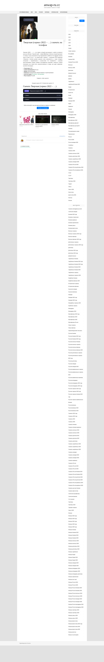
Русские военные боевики (74, 341)
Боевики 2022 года (72, 214)
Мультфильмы (63, 12)
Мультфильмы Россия (73, 322)
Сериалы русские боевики (74, 488)
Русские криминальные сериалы (75, 369)
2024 (69, 39)
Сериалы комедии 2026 (73, 161)
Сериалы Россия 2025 (73, 468)
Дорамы (70, 75)
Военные (70, 64)
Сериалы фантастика (73, 490)
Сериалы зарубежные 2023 (74, 443)
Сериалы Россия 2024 (73, 466)
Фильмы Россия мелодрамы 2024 (75, 604)
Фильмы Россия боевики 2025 (75, 590)
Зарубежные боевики (73, 258)
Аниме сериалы (72, 51)
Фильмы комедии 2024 (73, 562)
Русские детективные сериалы (75, 352)
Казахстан (70, 92)
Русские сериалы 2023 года (74, 391)
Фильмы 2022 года (72, 515)
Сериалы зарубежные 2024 (74, 446)
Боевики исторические (73, 217)
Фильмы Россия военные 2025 (75, 596)
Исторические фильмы (73, 286)
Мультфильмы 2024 (72, 316)
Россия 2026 (71, 139)
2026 (36, 12)
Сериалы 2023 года (72, 416)
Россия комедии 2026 (73, 142)
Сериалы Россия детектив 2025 (75, 479)
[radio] (38, 81)
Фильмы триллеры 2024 (73, 609)
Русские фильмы (72, 405)
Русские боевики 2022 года (74, 336)
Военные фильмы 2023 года (74, 239)
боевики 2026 (71, 59)
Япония (70, 200)
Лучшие (70, 109)
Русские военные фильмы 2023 (75, 350)
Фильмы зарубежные (73, 551)
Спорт (69, 172)
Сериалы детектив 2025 (73, 438)
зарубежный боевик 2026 (74, 84)
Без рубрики (71, 53)
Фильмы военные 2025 (73, 543)
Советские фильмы (72, 496)
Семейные (70, 145)
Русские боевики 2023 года (74, 338)
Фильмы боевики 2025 (73, 537)
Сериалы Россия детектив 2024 (75, 477)
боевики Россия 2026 (73, 62)
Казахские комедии (72, 289)
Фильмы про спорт (72, 579)
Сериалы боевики (72, 424)
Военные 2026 (71, 67)
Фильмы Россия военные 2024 (75, 593)
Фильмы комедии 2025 (73, 565)
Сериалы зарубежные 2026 (74, 158)
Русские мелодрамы (73, 380)
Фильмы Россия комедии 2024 (75, 598)
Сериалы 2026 (54, 12)
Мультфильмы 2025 (72, 319)
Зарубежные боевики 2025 (74, 269)
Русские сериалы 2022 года (74, 388)
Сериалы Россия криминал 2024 (75, 482)
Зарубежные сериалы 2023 (74, 275)
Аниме (69, 48)
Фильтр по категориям (73, 634)
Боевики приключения (73, 222)
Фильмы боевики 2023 (73, 532)
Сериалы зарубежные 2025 (74, 449)
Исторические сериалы (73, 283)
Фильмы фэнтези (72, 632)
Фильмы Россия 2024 (73, 582)
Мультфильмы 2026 (72, 120)
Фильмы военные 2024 (73, 540)
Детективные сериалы (73, 242)
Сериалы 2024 (71, 418)
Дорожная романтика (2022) (26, 124)
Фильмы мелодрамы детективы (75, 573)
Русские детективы (72, 361)
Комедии (70, 98)
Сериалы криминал (72, 460)
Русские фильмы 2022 (73, 407)
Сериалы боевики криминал (74, 427)
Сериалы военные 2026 (73, 153)
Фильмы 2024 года (72, 521)
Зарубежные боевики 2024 (74, 266)
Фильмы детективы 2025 (73, 549)
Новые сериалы (72, 325)
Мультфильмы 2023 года (73, 314)
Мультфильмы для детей (73, 125)
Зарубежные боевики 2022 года (75, 261)
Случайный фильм (24, 12)
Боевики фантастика (73, 228)
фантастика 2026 (72, 194)
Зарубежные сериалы (73, 272)
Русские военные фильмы (74, 347)
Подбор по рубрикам (43, 107)
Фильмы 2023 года (72, 518)
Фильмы (70, 513)
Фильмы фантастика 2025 (74, 629)
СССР (69, 175)
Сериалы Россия (72, 463)
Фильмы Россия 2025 (73, 585)
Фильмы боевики (72, 529)
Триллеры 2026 (71, 181)
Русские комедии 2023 (73, 366)
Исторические (71, 89)
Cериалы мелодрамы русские (75, 208)
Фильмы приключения (73, 576)
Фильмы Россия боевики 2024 (75, 587)
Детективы (70, 70)
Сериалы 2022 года (72, 413)
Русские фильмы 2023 (73, 410)
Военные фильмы (72, 236)
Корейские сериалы (72, 305)
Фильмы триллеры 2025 (73, 612)
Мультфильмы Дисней (73, 123)
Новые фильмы (71, 327)
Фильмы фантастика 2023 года (75, 623)
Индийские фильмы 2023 (74, 280)
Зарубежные (71, 81)
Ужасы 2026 (71, 189)
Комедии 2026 (71, 100)
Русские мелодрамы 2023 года (75, 385)
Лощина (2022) (55, 124)
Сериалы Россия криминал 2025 (75, 485)
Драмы (70, 78)
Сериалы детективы (72, 441)
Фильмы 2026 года (72, 526)
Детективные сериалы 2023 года (75, 244)
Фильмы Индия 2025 (73, 560)
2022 (69, 34)
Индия (69, 87)
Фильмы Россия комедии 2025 (75, 601)
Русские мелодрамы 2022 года (75, 383)
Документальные (72, 73)
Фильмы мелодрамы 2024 (74, 568)
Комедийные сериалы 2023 (74, 302)
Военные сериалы (72, 231)
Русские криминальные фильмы (75, 377)
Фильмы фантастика (73, 621)
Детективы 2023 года (73, 253)
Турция (70, 183)
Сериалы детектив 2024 (73, 435)
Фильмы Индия (71, 554)
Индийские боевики (72, 278)
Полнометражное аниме (73, 131)
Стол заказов (71, 499)
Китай (69, 95)
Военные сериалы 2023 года (74, 233)
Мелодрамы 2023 (72, 311)
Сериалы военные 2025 (73, 432)
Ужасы (69, 186)
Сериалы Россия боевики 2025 (75, 474)
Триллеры (70, 178)
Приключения (71, 134)
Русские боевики (72, 333)
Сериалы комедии (72, 452)
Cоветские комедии (72, 211)
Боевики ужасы (71, 225)
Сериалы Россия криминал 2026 (75, 170)
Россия (41, 12)
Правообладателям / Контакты (75, 330)
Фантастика (71, 192)
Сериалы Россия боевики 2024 (75, 471)
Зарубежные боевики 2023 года (75, 264)
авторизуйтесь (62, 136)
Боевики (70, 56)
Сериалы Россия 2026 (73, 164)
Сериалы (47, 12)
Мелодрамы (71, 111)
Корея (69, 103)
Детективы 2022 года (73, 250)
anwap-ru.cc (52, 5)
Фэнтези (70, 197)
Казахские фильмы (72, 291)
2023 (69, 37)
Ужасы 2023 (71, 510)
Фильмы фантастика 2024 (74, 626)
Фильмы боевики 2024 (73, 535)
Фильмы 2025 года (72, 524)
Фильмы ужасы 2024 (73, 615)
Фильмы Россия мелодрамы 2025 (75, 607)
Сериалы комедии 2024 (73, 454)
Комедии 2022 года (72, 297)
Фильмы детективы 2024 (73, 546)
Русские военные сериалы (74, 344)
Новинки (70, 128)
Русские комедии (72, 363)
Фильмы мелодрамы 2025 (74, 571)
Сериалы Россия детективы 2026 (75, 167)
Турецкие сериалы (72, 507)
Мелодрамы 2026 (72, 114)
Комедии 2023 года (72, 300)
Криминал (70, 106)
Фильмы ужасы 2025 (73, 618)
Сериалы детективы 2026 (74, 156)
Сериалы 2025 (71, 421)
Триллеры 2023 (71, 504)
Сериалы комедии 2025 (73, 457)
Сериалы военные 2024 (73, 430)
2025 (32, 12)
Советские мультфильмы (74, 493)
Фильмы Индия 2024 (73, 557)
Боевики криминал (72, 219)
